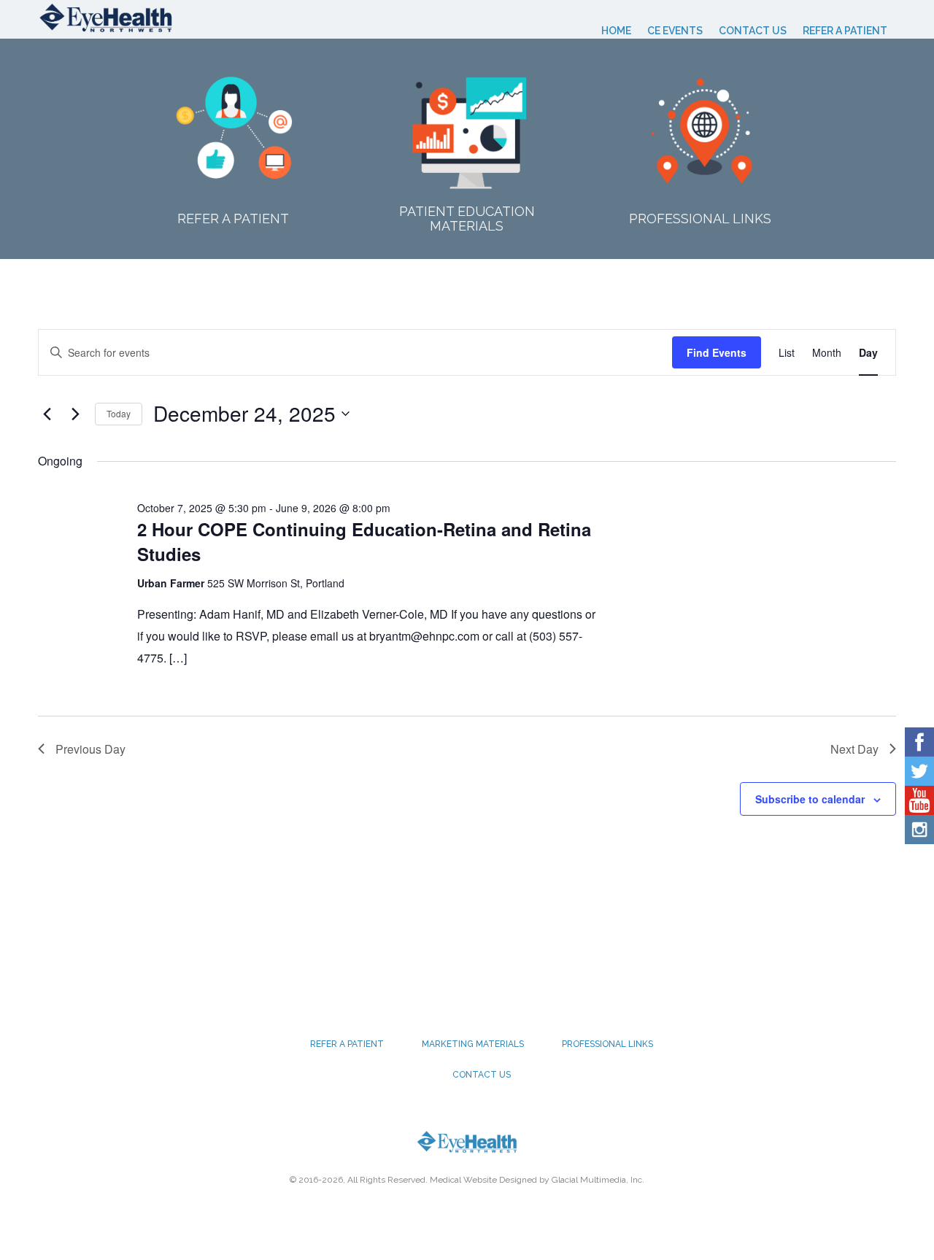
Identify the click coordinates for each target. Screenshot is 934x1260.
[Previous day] (46, 413)
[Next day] (75, 413)
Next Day (854, 749)
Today (119, 413)
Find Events (716, 352)
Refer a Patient (845, 30)
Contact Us (753, 30)
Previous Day (90, 749)
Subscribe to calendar (810, 799)
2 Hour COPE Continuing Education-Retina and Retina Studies (364, 541)
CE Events (675, 30)
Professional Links (700, 218)
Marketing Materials (473, 1044)
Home (616, 30)
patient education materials (467, 218)
